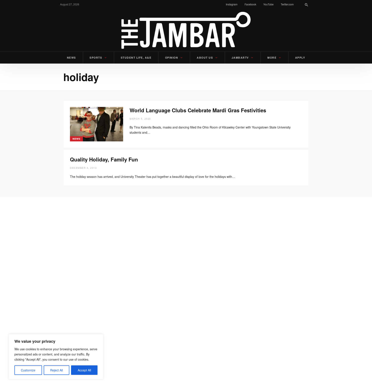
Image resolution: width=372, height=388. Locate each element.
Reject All (56, 370)
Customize (28, 370)
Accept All (84, 370)
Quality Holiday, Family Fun (104, 159)
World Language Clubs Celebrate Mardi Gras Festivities (199, 110)
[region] (56, 356)
